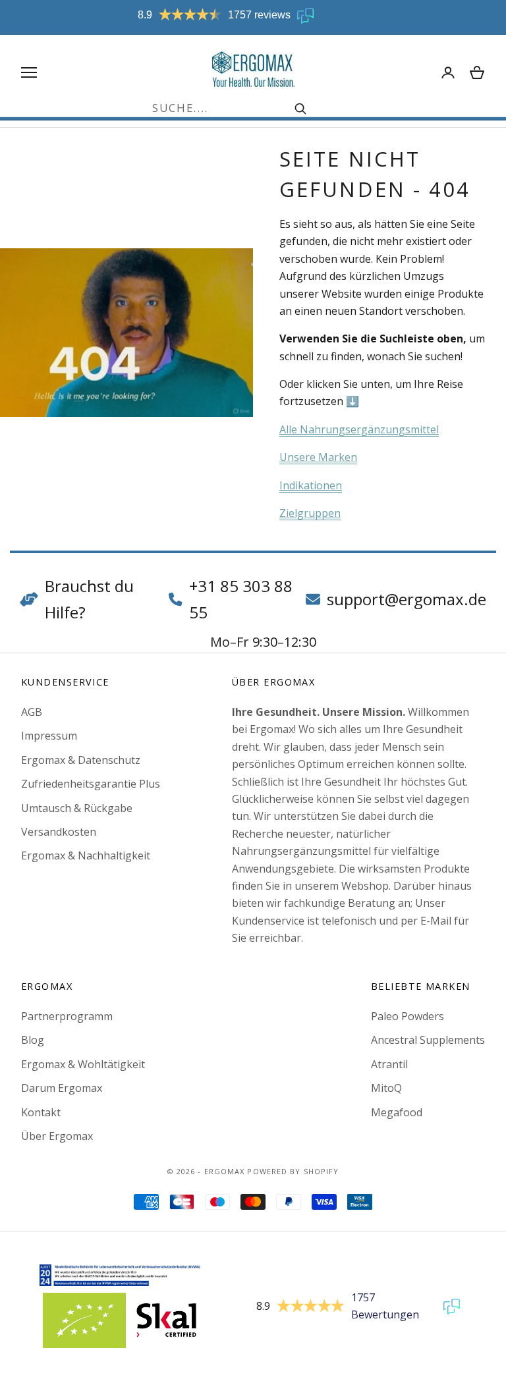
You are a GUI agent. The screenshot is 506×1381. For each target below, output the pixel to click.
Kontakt (41, 1112)
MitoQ (386, 1088)
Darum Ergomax (61, 1088)
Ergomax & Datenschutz (80, 760)
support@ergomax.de (406, 599)
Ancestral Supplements (428, 1040)
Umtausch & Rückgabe (76, 808)
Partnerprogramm (67, 1016)
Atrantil (389, 1064)
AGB (31, 712)
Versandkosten (58, 832)
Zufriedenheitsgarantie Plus (90, 783)
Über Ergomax (57, 1136)
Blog (32, 1040)
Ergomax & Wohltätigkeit (83, 1064)
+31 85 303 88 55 (241, 599)
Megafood (396, 1112)
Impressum (49, 735)
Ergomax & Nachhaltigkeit (85, 855)
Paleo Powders (407, 1016)
